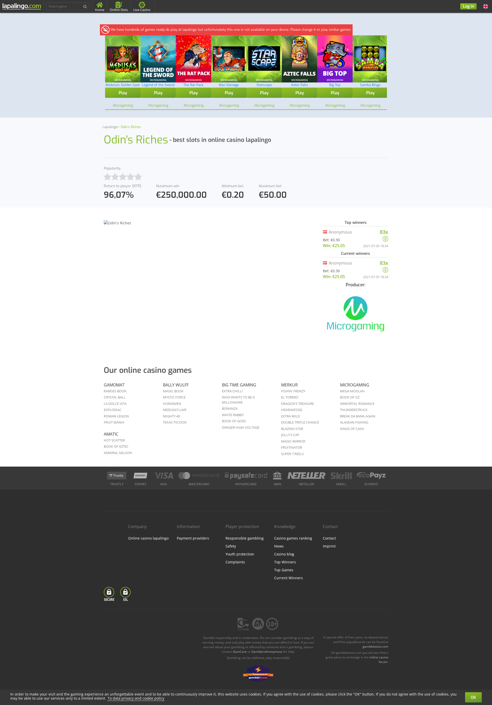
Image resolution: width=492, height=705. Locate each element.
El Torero (289, 397)
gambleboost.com (375, 646)
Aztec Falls (299, 85)
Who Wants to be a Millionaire (238, 400)
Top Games (283, 569)
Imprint (329, 546)
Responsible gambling (244, 538)
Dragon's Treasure (297, 403)
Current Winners (288, 577)
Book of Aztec (116, 446)
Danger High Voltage (240, 427)
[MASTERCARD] (199, 475)
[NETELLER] (307, 475)
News (279, 546)
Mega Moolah (352, 391)
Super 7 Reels (292, 453)
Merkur (289, 385)
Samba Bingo (370, 85)
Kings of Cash (352, 428)
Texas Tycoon (175, 422)
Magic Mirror (293, 441)
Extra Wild (290, 416)
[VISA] (163, 475)
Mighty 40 (171, 416)
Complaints (235, 562)
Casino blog (284, 554)
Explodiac (112, 409)
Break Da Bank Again (357, 416)
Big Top (335, 85)
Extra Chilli (232, 391)
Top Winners (285, 562)
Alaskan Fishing (354, 422)
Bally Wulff (176, 385)
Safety (230, 546)
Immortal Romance (357, 403)
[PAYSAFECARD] (246, 475)
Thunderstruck (353, 409)
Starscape (264, 85)
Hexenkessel (292, 409)
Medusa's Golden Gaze (123, 85)
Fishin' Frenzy (293, 391)
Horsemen (172, 403)
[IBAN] (277, 475)
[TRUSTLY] (116, 475)
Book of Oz (350, 397)
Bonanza (230, 408)
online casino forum (379, 659)
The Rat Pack (193, 85)
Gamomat (114, 385)
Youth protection (239, 554)
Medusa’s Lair (174, 409)
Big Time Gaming (239, 385)
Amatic (111, 434)
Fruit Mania (114, 422)
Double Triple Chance (300, 422)
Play (123, 93)
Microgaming (354, 385)
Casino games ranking (293, 538)
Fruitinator (291, 447)
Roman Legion (116, 416)
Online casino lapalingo (148, 538)
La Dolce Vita (115, 403)
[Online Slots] (355, 316)
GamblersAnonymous (266, 651)
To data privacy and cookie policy (136, 698)
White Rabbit (233, 415)
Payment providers (193, 538)
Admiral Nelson (118, 452)
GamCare (240, 651)
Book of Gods (234, 421)
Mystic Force (174, 397)
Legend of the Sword (158, 85)
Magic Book (173, 391)
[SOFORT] (140, 475)
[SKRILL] (341, 475)
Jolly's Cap (290, 435)
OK (473, 697)
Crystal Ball (115, 397)
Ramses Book (115, 391)
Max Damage (229, 85)
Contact (329, 538)
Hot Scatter (114, 440)
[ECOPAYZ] (371, 475)
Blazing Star (292, 428)
